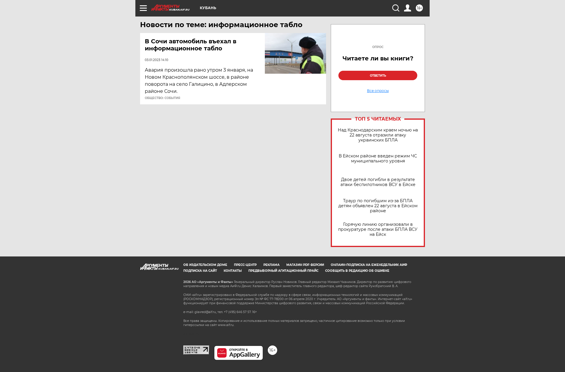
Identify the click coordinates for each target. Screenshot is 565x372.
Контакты (233, 271)
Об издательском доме (205, 265)
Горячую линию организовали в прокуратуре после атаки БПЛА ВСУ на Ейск (378, 229)
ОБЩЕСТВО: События (162, 98)
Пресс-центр (245, 265)
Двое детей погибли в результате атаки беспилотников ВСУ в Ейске (378, 182)
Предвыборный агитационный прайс (283, 271)
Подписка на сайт (200, 271)
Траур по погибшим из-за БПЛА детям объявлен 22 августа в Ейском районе (378, 205)
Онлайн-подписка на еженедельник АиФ (369, 265)
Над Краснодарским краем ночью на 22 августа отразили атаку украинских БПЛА (378, 135)
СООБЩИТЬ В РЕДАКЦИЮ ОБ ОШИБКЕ (357, 271)
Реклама (271, 265)
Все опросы (378, 91)
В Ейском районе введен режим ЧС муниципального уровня (378, 159)
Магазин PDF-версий (305, 265)
